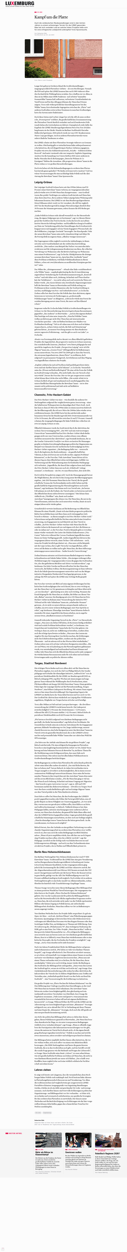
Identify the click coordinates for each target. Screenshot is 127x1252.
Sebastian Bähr (42, 33)
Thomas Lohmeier (44, 1171)
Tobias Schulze (43, 1173)
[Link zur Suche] (106, 4)
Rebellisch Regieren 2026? (107, 1154)
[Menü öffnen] (119, 4)
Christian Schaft (56, 1171)
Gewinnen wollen (73, 1152)
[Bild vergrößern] (63, 58)
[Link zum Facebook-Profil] (113, 4)
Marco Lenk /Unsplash (45, 80)
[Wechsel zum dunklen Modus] (116, 4)
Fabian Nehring (103, 1172)
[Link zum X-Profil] (109, 4)
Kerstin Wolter (72, 1169)
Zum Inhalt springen (121, 1)
